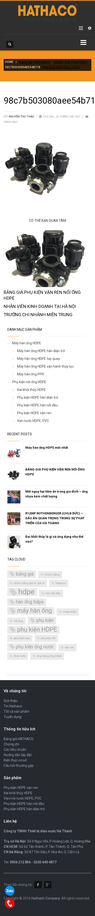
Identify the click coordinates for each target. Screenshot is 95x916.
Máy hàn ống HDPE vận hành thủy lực (45, 366)
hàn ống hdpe (30, 602)
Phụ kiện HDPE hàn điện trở (37, 397)
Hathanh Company (45, 898)
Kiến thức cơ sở (15, 760)
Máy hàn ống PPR (30, 374)
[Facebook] (38, 884)
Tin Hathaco (13, 706)
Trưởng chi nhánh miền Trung (38, 314)
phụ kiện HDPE (37, 629)
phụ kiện (45, 620)
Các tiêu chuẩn (15, 749)
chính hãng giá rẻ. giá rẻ (29, 583)
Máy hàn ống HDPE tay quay (38, 359)
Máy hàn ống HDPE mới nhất (46, 447)
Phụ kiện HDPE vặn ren (34, 413)
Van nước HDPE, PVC (33, 421)
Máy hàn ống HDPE (26, 343)
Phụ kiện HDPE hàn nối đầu (37, 405)
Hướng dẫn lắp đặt (18, 755)
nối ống (18, 621)
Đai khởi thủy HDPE (31, 390)
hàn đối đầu (53, 593)
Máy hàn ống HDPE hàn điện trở (41, 351)
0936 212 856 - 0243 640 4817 (33, 862)
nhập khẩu (69, 611)
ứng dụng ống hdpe (49, 656)
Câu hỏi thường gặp (19, 765)
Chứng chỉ (11, 744)
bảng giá (25, 574)
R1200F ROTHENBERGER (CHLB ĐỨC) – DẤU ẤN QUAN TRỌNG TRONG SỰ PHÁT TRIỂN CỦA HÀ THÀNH (55, 518)
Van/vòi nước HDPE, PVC (22, 798)
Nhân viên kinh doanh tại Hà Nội (40, 306)
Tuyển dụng (12, 717)
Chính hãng (52, 574)
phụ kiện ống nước (35, 647)
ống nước (20, 656)
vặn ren (69, 647)
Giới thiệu (11, 701)
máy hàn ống (34, 610)
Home (9, 62)
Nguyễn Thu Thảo (22, 116)
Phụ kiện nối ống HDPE (29, 382)
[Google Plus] (47, 884)
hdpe (26, 592)
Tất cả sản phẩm (16, 711)
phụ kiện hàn (22, 638)
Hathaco (61, 583)
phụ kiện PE (48, 638)
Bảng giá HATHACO (34, 62)
